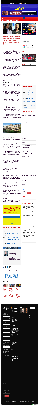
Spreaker (17, 239)
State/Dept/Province (25, 147)
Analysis (14, 20)
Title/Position (24, 134)
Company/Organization (26, 122)
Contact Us (31, 313)
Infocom (9, 18)
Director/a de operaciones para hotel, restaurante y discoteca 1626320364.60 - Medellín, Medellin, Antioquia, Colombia (29, 228)
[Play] (23, 60)
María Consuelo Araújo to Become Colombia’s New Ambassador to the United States (5, 293)
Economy (3, 20)
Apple (9, 237)
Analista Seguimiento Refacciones (28, 224)
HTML (25, 189)
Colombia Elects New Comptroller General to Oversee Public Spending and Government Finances (11, 293)
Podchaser (14, 240)
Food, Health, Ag (27, 18)
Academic (23, 171)
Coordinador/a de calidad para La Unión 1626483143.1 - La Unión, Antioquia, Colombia (29, 217)
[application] (29, 58)
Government (24, 160)
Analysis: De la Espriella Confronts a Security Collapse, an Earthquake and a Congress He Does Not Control (18, 294)
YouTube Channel (10, 233)
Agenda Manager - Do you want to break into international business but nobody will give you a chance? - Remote (29, 208)
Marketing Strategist (15, 347)
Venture (15, 18)
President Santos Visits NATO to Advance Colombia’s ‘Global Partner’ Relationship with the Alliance (15, 274)
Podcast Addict (11, 239)
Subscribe (10, 231)
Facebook (9, 243)
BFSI (4, 18)
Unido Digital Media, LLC (13, 3)
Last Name (24, 138)
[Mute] (33, 60)
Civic (23, 18)
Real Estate (32, 18)
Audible (13, 237)
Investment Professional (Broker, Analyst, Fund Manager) (29, 176)
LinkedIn (13, 243)
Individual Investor (25, 167)
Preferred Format (25, 188)
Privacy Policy (31, 315)
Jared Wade (15, 45)
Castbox (9, 240)
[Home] (2, 18)
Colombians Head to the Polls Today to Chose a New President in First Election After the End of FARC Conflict (8, 274)
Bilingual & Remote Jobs (27, 203)
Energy (7, 18)
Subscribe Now (32, 311)
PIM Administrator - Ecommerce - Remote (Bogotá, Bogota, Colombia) (15, 336)
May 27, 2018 (8, 45)
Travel (21, 18)
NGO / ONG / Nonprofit (26, 164)
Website (5, 231)
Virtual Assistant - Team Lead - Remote (15, 359)
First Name (24, 130)
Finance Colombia (12, 254)
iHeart (17, 237)
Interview (11, 20)
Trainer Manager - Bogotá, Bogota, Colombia (15, 351)
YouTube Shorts (10, 235)
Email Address (24, 118)
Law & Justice (7, 20)
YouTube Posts (26, 94)
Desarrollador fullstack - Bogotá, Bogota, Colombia (28, 236)
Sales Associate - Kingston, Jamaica (29, 211)
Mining (12, 18)
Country (23, 126)
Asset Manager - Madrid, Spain (28, 213)
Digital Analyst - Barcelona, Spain (28, 222)
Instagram (5, 244)
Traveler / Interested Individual (27, 180)
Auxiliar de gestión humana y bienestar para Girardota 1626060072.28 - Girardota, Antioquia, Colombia (15, 342)
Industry (18, 18)
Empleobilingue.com (14, 308)
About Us (30, 317)
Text (24, 191)
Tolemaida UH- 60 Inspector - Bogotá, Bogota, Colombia (15, 355)
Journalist (23, 184)
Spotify (4, 239)
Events (17, 20)
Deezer (4, 240)
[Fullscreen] (35, 60)
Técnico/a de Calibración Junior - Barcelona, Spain (28, 220)
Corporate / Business (25, 156)
